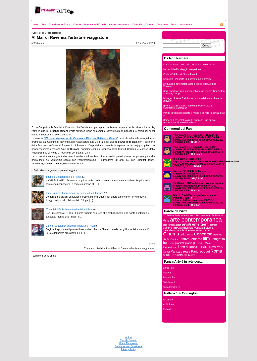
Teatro (174, 24)
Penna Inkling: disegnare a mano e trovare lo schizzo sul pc (194, 114)
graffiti (188, 242)
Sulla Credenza (171, 287)
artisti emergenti (195, 224)
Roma (216, 251)
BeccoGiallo (177, 228)
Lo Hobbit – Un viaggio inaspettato (182, 69)
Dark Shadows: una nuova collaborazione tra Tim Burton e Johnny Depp (194, 92)
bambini (213, 225)
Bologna (208, 227)
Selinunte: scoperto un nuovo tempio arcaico (187, 79)
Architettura (186, 24)
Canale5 (198, 230)
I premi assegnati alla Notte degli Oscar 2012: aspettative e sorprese (188, 106)
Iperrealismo (170, 247)
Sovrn (152, 243)
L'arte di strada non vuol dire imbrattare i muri (70, 225)
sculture (168, 255)
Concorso (203, 234)
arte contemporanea (196, 219)
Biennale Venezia (193, 227)
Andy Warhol (190, 215)
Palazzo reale (180, 251)
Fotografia (137, 24)
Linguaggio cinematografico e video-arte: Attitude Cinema (189, 85)
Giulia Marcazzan (128, 343)
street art (181, 255)
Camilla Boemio (184, 230)
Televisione (162, 24)
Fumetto (149, 24)
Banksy (166, 228)
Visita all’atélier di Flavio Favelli (180, 74)
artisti (178, 225)
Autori (128, 337)
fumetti (168, 242)
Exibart (167, 309)
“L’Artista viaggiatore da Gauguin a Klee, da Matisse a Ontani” (81, 138)
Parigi (195, 251)
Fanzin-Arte (40, 18)
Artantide (168, 299)
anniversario (204, 215)
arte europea (169, 225)
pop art (205, 251)
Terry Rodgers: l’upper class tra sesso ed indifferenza (74, 193)
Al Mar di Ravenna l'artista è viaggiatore (70, 37)
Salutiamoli (169, 282)
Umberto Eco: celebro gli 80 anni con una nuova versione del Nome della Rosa (189, 121)
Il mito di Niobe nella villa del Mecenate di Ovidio (189, 64)
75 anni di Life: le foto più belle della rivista (69, 209)
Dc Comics (172, 239)
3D (164, 215)
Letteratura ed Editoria (95, 24)
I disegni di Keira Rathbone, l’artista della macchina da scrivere (192, 99)
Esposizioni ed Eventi (59, 24)
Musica (167, 272)
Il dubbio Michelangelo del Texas (64, 176)
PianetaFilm (169, 277)
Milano (191, 247)
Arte (44, 24)
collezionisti (186, 234)
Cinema (77, 24)
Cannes (207, 230)
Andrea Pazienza (175, 215)
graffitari (180, 242)
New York (216, 247)
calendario (169, 230)
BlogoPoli (168, 267)
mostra (202, 246)
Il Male (207, 242)
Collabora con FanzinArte (129, 346)
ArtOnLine (168, 304)
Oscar (166, 251)
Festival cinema (190, 239)
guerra (197, 242)
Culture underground (119, 24)
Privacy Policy (128, 349)
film (206, 238)
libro (181, 247)
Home (36, 24)
